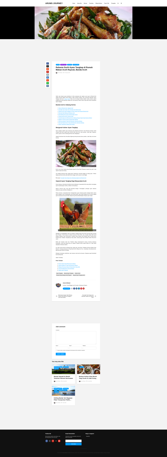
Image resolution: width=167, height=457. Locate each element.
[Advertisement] (83, 50)
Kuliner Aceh (77, 273)
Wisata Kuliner (99, 3)
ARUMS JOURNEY (54, 3)
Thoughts (113, 3)
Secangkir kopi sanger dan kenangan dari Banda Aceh (69, 109)
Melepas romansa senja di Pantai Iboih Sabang (68, 119)
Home (74, 3)
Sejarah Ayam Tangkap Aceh (79, 275)
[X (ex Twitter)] (49, 441)
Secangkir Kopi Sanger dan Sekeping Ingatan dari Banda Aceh (73, 177)
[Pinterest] (53, 441)
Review (85, 3)
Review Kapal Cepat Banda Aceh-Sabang (66, 263)
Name (57, 345)
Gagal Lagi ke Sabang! (63, 270)
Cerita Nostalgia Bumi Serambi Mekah (66, 268)
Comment (57, 330)
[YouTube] (59, 441)
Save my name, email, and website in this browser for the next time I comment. (71, 350)
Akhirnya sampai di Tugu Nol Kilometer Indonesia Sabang (70, 121)
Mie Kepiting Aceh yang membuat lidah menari (68, 114)
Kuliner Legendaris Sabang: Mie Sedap (66, 124)
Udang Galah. (67, 98)
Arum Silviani (60, 72)
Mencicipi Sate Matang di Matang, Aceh (66, 112)
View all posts (66, 288)
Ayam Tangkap (59, 273)
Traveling (91, 3)
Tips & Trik (106, 3)
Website (84, 345)
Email (70, 345)
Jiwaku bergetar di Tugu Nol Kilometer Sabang (68, 265)
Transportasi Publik (63, 390)
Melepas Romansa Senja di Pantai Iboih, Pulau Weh (69, 266)
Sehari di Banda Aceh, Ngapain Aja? (65, 108)
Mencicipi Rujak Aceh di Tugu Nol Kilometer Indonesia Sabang (71, 122)
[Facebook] (46, 441)
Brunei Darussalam (58, 388)
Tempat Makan (63, 64)
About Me (79, 3)
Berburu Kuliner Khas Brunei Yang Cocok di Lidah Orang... (88, 377)
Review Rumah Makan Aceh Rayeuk (63, 275)
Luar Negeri (66, 388)
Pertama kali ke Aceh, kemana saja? (66, 116)
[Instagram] (56, 441)
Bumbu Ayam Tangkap (68, 273)
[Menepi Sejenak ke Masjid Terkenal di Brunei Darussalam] (63, 369)
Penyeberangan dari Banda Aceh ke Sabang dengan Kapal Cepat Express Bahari (75, 117)
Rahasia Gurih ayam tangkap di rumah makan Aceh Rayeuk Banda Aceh (73, 111)
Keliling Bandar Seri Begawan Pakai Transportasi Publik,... (63, 398)
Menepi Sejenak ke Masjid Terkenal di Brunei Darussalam (63, 377)
